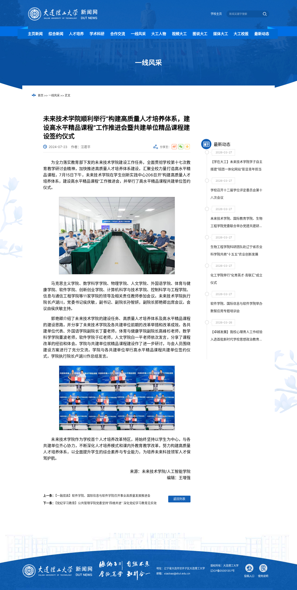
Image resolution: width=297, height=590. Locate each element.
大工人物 (158, 33)
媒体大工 (220, 33)
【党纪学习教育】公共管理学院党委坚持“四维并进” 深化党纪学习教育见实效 (106, 503)
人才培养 (76, 33)
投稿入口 (249, 576)
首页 (40, 95)
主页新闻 (35, 33)
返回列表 (179, 499)
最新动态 (261, 33)
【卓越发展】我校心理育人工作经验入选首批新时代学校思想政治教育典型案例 (236, 339)
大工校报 (241, 33)
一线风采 (138, 33)
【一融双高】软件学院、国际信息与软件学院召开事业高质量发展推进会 (102, 495)
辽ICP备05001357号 (222, 570)
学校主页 (216, 14)
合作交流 (117, 33)
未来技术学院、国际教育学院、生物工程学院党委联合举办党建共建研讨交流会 (236, 225)
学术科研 (97, 33)
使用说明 (263, 576)
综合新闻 (55, 33)
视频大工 (179, 33)
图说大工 (200, 33)
